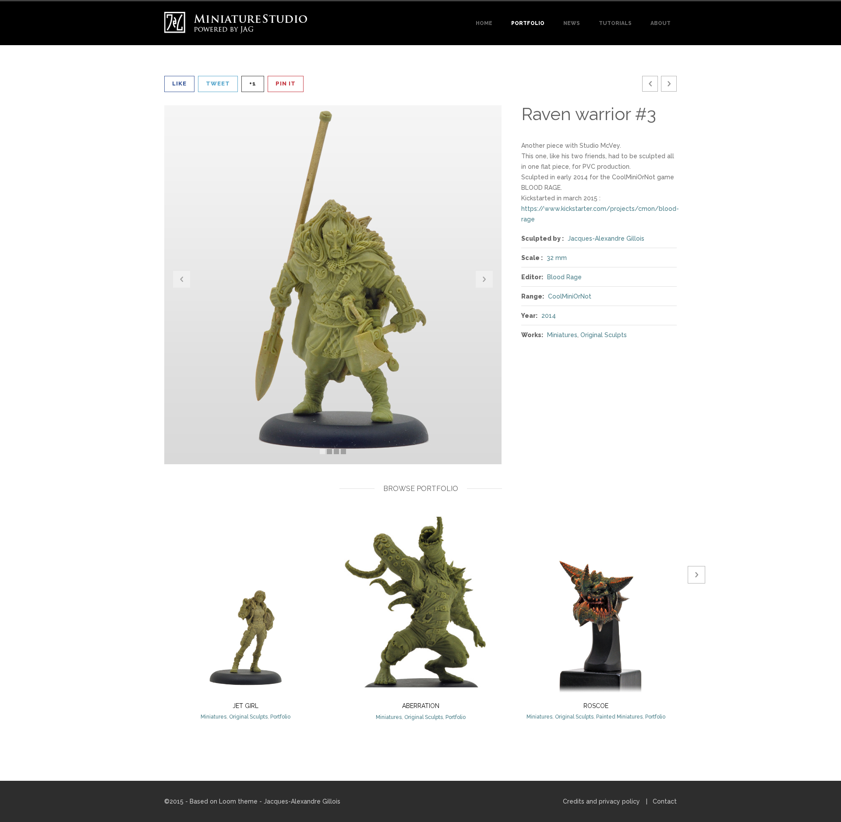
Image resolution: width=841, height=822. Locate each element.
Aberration (420, 705)
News (571, 23)
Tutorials (615, 23)
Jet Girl (245, 705)
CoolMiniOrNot (569, 296)
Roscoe (595, 705)
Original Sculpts (603, 334)
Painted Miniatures (619, 717)
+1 (252, 83)
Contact (665, 801)
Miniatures (562, 334)
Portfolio (527, 23)
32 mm (557, 257)
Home (484, 23)
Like (179, 83)
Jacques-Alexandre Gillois (606, 238)
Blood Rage (564, 277)
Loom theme (238, 801)
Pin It (286, 83)
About (660, 23)
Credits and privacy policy (601, 801)
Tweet (218, 83)
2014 (548, 315)
